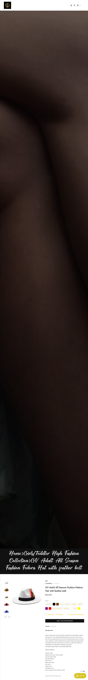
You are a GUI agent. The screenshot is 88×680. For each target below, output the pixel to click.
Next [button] (9, 616)
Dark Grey (67, 604)
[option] (6, 583)
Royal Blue (66, 608)
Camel (61, 604)
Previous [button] (5, 616)
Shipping (60, 614)
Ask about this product (77, 614)
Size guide (50, 614)
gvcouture (53, 626)
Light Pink (80, 604)
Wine (75, 608)
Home (15, 554)
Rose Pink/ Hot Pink (57, 608)
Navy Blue (74, 604)
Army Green (48, 604)
